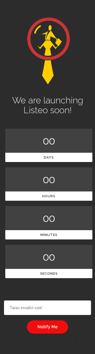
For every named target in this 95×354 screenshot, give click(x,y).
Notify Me (47, 326)
